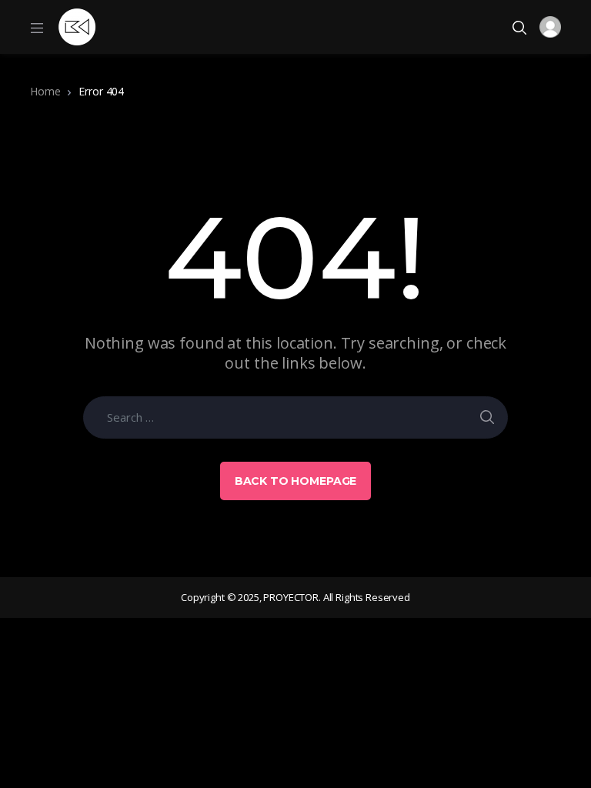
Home (45, 91)
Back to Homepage (296, 481)
